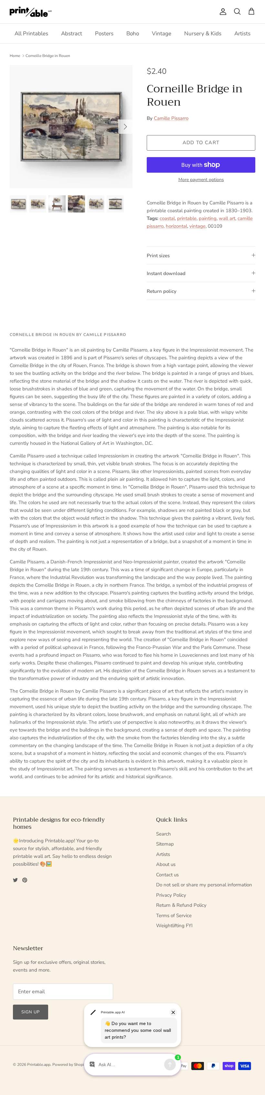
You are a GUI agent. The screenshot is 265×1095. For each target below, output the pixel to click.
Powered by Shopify (69, 1064)
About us (165, 864)
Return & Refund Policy (181, 905)
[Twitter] (15, 880)
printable (186, 218)
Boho (132, 33)
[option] (71, 126)
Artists (242, 33)
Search (163, 834)
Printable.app (38, 1064)
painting (208, 218)
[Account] (222, 12)
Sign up (30, 1012)
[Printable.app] (31, 11)
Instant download (166, 273)
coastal (167, 218)
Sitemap (165, 844)
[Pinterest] (24, 880)
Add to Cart (201, 142)
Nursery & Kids (202, 33)
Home (15, 55)
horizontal (176, 226)
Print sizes (158, 255)
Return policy (161, 291)
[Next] (125, 127)
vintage (197, 226)
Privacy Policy (171, 895)
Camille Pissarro (171, 118)
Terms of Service (174, 915)
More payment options (201, 180)
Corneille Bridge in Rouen (48, 55)
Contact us (167, 874)
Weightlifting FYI (174, 925)
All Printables (31, 33)
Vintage (161, 33)
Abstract (71, 33)
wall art (227, 218)
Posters (104, 33)
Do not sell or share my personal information (204, 885)
